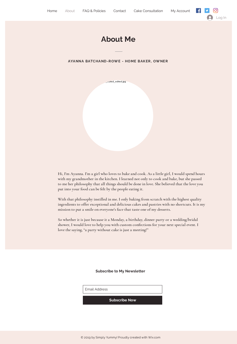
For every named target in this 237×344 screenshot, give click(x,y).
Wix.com (154, 337)
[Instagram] (215, 10)
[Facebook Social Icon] (198, 10)
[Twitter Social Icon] (207, 10)
